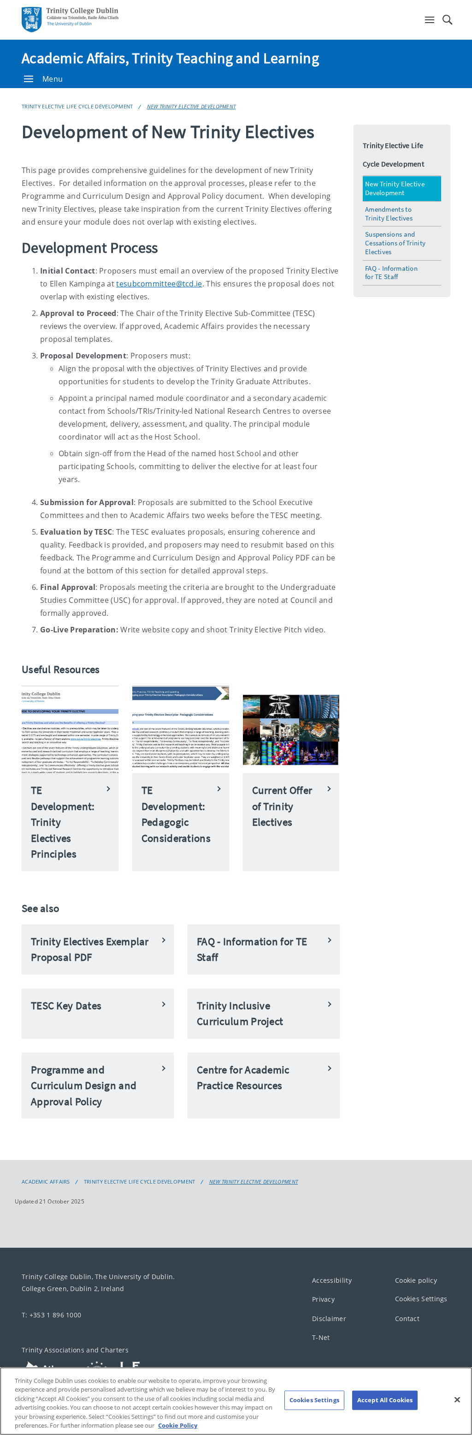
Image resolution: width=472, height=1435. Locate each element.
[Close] (457, 1400)
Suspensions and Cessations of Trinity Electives (395, 243)
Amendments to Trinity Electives (389, 213)
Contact (407, 1318)
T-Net (321, 1338)
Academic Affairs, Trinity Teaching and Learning (170, 58)
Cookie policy (416, 1280)
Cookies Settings (421, 1299)
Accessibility (332, 1280)
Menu (52, 79)
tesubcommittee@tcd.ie (159, 284)
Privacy (323, 1299)
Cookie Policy (177, 1425)
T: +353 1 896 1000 (51, 1314)
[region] (236, 1401)
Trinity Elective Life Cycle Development (77, 106)
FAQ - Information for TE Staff (391, 272)
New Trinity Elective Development (191, 106)
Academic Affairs (46, 1182)
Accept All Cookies (385, 1400)
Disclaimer (329, 1318)
